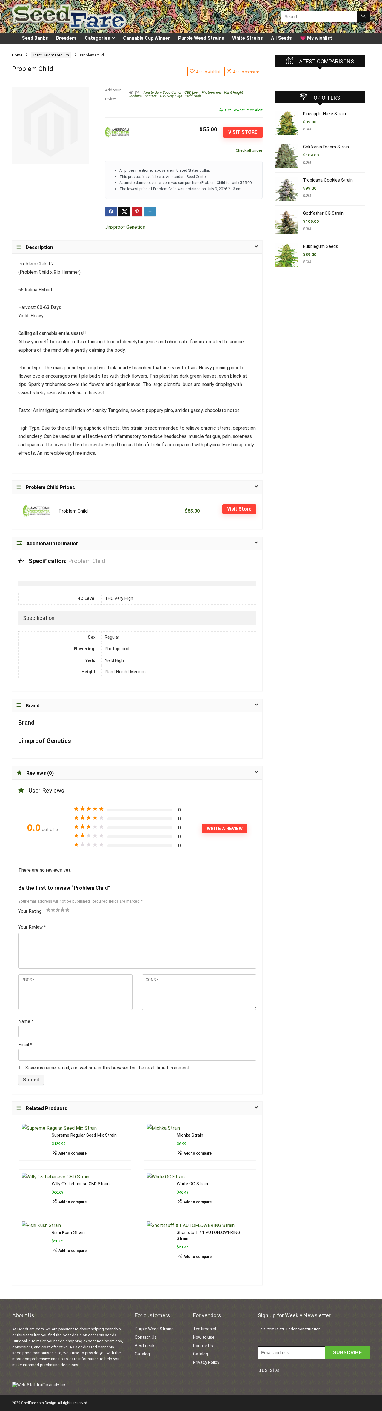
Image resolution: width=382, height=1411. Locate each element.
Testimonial (204, 1329)
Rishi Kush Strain (68, 1232)
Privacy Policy (206, 1362)
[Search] (363, 16)
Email (25, 1044)
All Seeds (281, 38)
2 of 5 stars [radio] (51, 909)
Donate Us (203, 1345)
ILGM (307, 129)
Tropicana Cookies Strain (328, 180)
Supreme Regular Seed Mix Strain (84, 1135)
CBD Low (191, 92)
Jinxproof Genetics (125, 227)
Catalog (142, 1354)
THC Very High (170, 96)
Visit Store (242, 132)
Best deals (145, 1345)
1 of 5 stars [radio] (48, 909)
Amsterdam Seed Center (162, 92)
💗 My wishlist (316, 38)
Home (17, 55)
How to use (204, 1337)
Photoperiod (211, 92)
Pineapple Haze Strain (324, 113)
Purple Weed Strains (201, 38)
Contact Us (146, 1337)
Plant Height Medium (51, 55)
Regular (150, 96)
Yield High (193, 96)
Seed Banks (35, 38)
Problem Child (73, 511)
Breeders (66, 38)
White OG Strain (192, 1183)
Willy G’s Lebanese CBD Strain (81, 1183)
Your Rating (29, 911)
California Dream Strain (326, 147)
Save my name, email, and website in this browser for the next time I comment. (108, 1068)
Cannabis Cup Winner (146, 38)
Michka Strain (190, 1135)
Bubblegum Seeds (320, 246)
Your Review (32, 927)
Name (25, 1021)
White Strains (247, 38)
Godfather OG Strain (323, 213)
